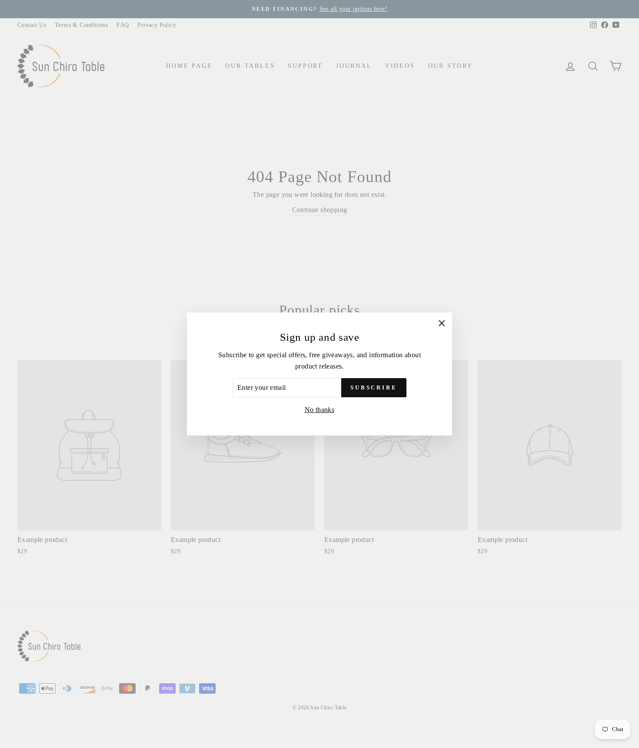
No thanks (320, 409)
